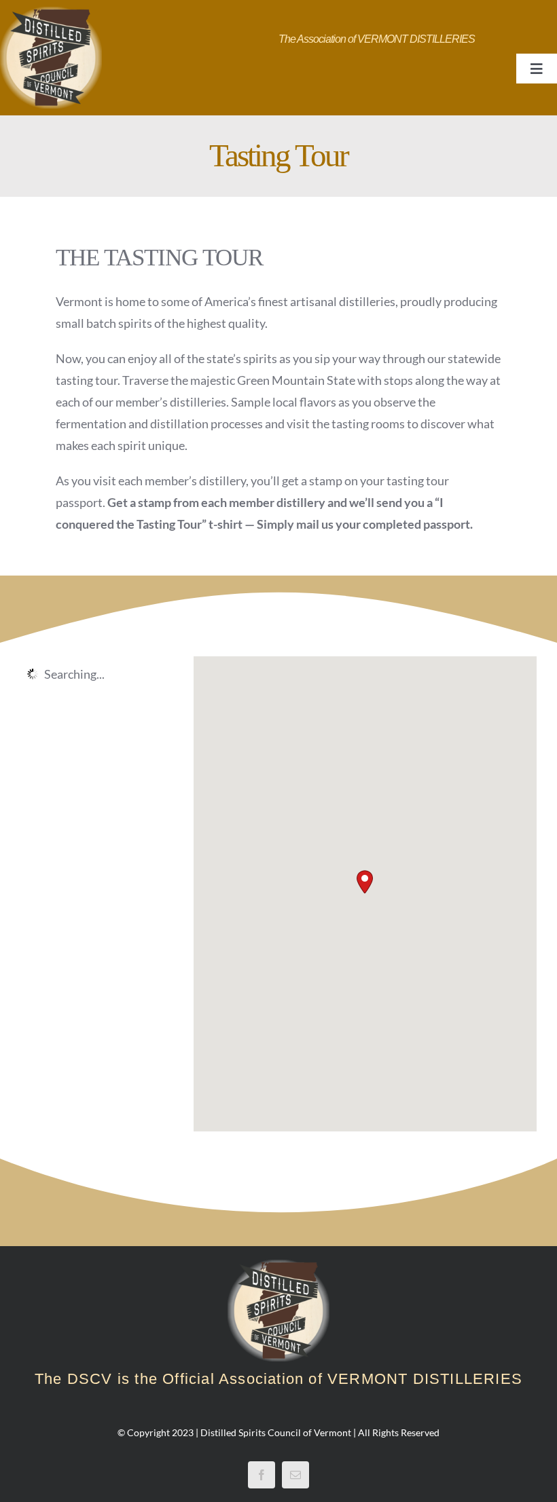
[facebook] (261, 1474)
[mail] (295, 1474)
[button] (364, 882)
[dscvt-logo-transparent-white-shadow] (51, 12)
